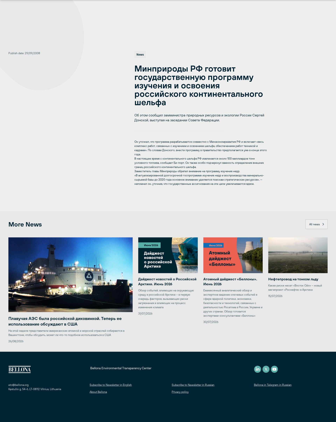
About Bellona (98, 391)
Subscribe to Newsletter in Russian (193, 384)
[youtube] (274, 369)
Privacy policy (180, 391)
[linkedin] (257, 369)
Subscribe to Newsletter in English (111, 384)
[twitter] (266, 369)
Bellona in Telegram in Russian (273, 384)
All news (314, 224)
